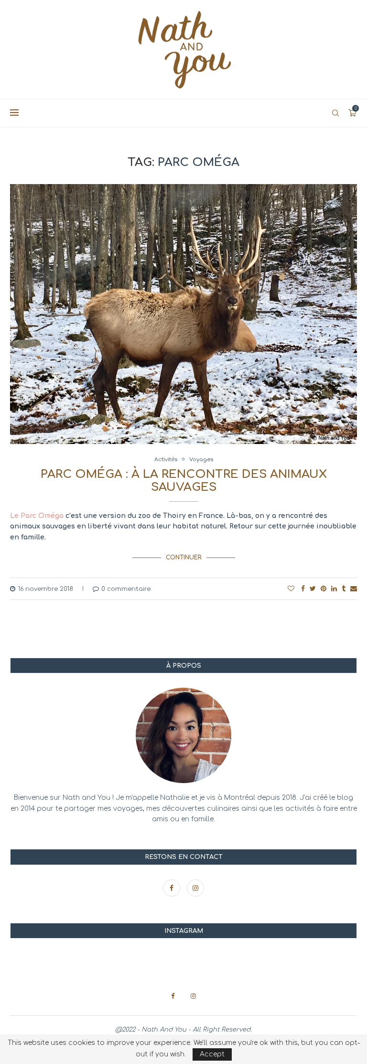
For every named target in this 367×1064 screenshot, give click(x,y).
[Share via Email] (353, 588)
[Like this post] (291, 588)
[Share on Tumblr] (343, 588)
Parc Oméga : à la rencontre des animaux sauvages (184, 481)
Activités (165, 459)
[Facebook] (172, 888)
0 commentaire (126, 589)
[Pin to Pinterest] (323, 588)
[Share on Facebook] (303, 588)
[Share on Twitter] (313, 588)
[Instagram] (195, 888)
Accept (212, 1054)
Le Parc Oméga (37, 515)
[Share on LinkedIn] (334, 588)
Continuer (184, 557)
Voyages (201, 459)
